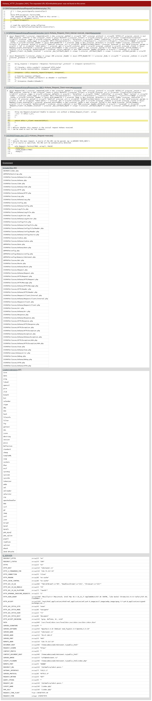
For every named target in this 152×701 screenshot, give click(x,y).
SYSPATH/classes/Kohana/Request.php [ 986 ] (25, 88)
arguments (96, 33)
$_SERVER (7, 556)
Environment (8, 163)
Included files (8, 168)
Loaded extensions (10, 370)
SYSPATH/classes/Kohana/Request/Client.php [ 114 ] (27, 33)
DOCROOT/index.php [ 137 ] (17, 136)
